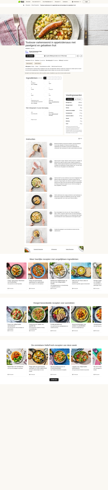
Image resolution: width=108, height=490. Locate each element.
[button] (76, 2)
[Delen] (81, 56)
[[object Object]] (77, 56)
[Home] (23, 5)
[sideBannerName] (74, 83)
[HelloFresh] (21, 2)
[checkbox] (27, 48)
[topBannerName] (54, 10)
